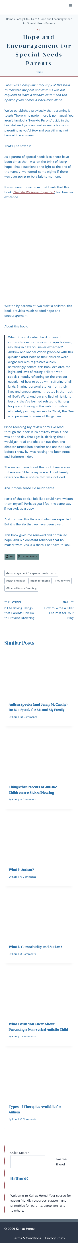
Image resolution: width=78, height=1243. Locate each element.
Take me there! (60, 1162)
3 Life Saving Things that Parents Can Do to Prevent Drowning (19, 610)
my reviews (62, 580)
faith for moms (40, 580)
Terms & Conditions (27, 1238)
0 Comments (28, 1119)
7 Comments (28, 1036)
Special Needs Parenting (21, 588)
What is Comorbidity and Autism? (35, 946)
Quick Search (19, 1153)
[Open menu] (70, 5)
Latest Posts (29, 556)
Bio (11, 556)
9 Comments (28, 799)
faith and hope (16, 580)
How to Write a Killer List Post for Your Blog (59, 610)
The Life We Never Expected (33, 192)
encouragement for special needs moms (31, 573)
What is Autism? (21, 869)
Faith (39, 29)
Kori (40, 72)
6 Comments (28, 876)
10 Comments (28, 716)
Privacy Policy (55, 1238)
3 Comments (28, 953)
